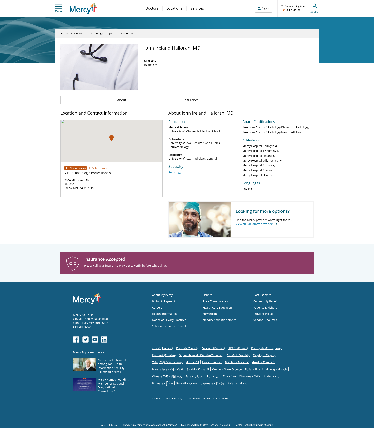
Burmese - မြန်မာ (162, 383)
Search (314, 11)
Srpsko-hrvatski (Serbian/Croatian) (201, 355)
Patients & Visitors (265, 307)
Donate (207, 295)
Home (64, 33)
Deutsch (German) (213, 348)
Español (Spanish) (238, 355)
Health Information (164, 314)
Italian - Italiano (237, 383)
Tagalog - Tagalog (264, 355)
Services (197, 8)
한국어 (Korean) (238, 348)
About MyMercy (162, 295)
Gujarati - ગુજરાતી (187, 383)
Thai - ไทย (229, 376)
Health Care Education (217, 307)
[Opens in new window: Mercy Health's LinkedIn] (104, 339)
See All (101, 352)
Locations (174, 8)
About (121, 100)
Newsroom (210, 314)
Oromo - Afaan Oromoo (227, 369)
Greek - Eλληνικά (263, 362)
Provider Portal (263, 314)
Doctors (152, 8)
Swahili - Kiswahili (198, 369)
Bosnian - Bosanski (237, 362)
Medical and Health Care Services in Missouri (206, 425)
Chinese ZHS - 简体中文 (167, 376)
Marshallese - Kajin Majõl (167, 369)
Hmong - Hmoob (276, 369)
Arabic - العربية (273, 376)
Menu (58, 11)
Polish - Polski (254, 369)
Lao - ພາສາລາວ (212, 362)
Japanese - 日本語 (212, 383)
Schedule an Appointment (169, 326)
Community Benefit (265, 301)
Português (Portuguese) (266, 348)
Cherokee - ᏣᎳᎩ (249, 376)
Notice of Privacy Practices (169, 320)
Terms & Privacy (173, 398)
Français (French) (187, 348)
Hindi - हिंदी (192, 362)
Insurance (191, 100)
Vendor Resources (265, 320)
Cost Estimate (262, 295)
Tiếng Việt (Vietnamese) (167, 362)
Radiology (96, 33)
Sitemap (157, 398)
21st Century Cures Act (198, 398)
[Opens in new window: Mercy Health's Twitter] (85, 339)
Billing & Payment (163, 301)
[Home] (83, 8)
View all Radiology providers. (255, 224)
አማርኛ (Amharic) (162, 348)
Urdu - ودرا (213, 376)
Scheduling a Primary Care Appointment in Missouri (149, 425)
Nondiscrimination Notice (219, 320)
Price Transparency (215, 301)
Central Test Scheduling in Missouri (254, 425)
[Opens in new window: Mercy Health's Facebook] (76, 339)
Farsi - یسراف (194, 376)
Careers (157, 307)
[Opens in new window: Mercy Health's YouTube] (95, 339)
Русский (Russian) (164, 355)
